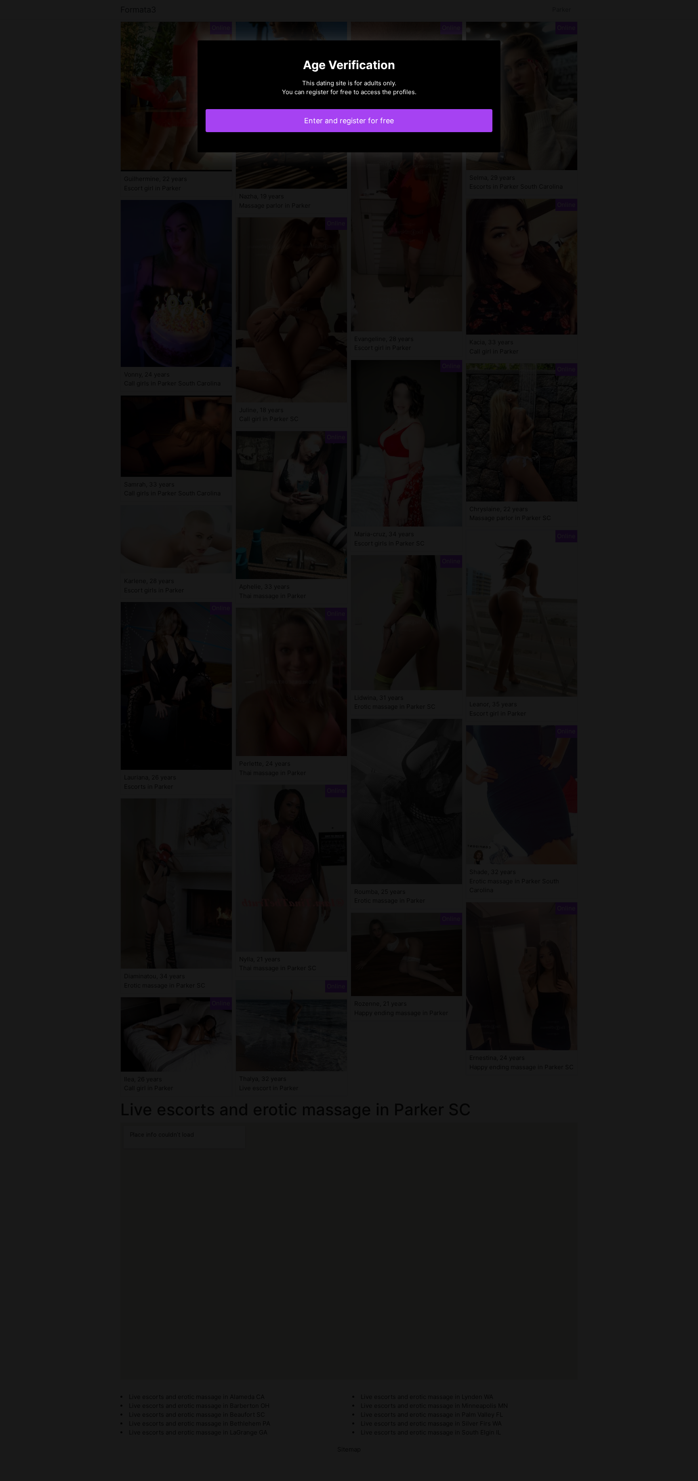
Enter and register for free (349, 120)
